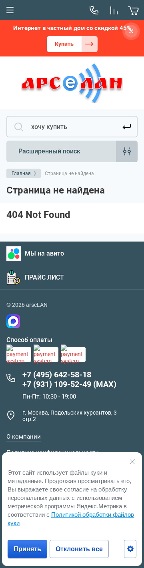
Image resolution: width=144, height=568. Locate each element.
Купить (64, 44)
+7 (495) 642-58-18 (56, 374)
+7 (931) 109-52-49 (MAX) (69, 384)
